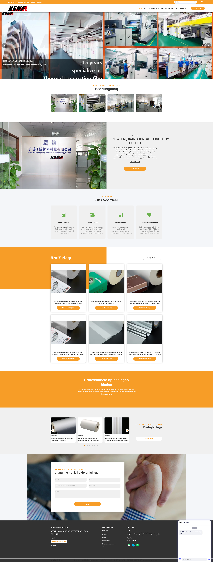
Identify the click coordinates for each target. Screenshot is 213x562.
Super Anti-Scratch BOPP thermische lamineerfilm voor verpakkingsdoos (106, 302)
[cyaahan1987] (133, 545)
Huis (140, 8)
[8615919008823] (128, 545)
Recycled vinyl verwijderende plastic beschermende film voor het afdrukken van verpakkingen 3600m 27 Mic (106, 353)
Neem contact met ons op (108, 545)
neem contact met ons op (182, 8)
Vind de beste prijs (68, 307)
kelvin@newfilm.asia (60, 541)
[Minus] (209, 523)
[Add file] (180, 559)
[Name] (195, 2)
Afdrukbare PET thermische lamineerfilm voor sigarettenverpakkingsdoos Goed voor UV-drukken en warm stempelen (68, 353)
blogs (162, 8)
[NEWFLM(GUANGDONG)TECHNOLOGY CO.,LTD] (17, 8)
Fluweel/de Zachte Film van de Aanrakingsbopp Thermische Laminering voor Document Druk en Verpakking (145, 303)
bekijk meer (151, 257)
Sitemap (61, 560)
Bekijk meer (133, 161)
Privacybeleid (54, 560)
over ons (146, 8)
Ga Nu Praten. (135, 168)
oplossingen (169, 8)
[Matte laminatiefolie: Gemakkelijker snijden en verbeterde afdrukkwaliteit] (117, 433)
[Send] (209, 559)
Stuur (87, 504)
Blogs (104, 537)
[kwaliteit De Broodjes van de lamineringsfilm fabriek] (106, 78)
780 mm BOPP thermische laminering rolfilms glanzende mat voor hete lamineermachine (68, 302)
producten (155, 8)
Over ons (105, 530)
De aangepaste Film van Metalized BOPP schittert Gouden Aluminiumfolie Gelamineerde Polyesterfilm (145, 353)
